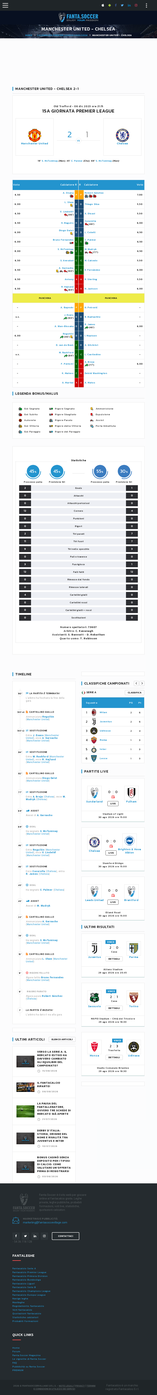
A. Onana (68, 193)
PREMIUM (18, 1370)
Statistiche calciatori (25, 1317)
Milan (103, 712)
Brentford (131, 900)
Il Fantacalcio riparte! (48, 1084)
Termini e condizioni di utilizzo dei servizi (64, 1387)
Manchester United (34, 143)
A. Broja (89, 362)
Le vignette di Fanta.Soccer (29, 1359)
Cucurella (90, 221)
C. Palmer (77, 161)
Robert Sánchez (94, 193)
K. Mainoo (68, 373)
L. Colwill (90, 232)
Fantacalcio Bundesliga (26, 1280)
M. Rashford (66, 352)
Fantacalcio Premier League (29, 1272)
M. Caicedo (91, 260)
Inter (103, 749)
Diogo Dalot (66, 230)
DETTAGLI (114, 959)
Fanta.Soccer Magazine (26, 1355)
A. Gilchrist (91, 345)
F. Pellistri (67, 364)
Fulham (131, 802)
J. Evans (69, 315)
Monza (94, 1056)
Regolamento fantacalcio (28, 1306)
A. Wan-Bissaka (64, 326)
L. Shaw (69, 202)
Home (28, 35)
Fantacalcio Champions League (31, 1291)
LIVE (113, 803)
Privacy (80, 1386)
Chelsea (122, 143)
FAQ (14, 1363)
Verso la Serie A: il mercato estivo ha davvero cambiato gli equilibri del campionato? (52, 1059)
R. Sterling (91, 279)
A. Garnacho (66, 268)
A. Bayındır (67, 307)
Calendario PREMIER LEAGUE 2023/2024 (62, 35)
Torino (133, 1006)
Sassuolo (94, 1006)
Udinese (105, 730)
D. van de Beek (65, 345)
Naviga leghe (20, 1298)
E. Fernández (92, 270)
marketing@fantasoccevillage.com (45, 1222)
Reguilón (68, 333)
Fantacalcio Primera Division (30, 1276)
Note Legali (66, 1386)
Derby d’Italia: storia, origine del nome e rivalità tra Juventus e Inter (52, 1136)
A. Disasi (90, 213)
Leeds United (94, 900)
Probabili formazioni (25, 1321)
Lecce (103, 758)
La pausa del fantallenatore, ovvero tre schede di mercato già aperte (54, 1109)
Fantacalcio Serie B (24, 1287)
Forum (16, 1351)
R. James (90, 324)
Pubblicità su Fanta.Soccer (28, 1366)
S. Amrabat (67, 260)
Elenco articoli (62, 1039)
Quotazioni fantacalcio (26, 1313)
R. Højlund (67, 287)
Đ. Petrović (91, 307)
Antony (69, 279)
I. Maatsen (91, 335)
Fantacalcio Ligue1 (23, 1283)
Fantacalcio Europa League (29, 1295)
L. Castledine (93, 354)
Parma (134, 957)
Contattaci (65, 1236)
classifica (134, 692)
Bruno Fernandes (63, 240)
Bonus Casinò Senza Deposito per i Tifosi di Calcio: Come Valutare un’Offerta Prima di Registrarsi (54, 1164)
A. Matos (90, 382)
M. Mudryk (91, 249)
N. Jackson (91, 288)
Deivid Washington (96, 373)
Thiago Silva (92, 204)
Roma (103, 740)
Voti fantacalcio (22, 1310)
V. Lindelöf (67, 211)
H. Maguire (67, 223)
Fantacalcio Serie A (24, 1268)
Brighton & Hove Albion (129, 851)
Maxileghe (18, 1302)
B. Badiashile (93, 317)
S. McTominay (50, 161)
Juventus (106, 721)
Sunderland (94, 802)
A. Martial (68, 382)
